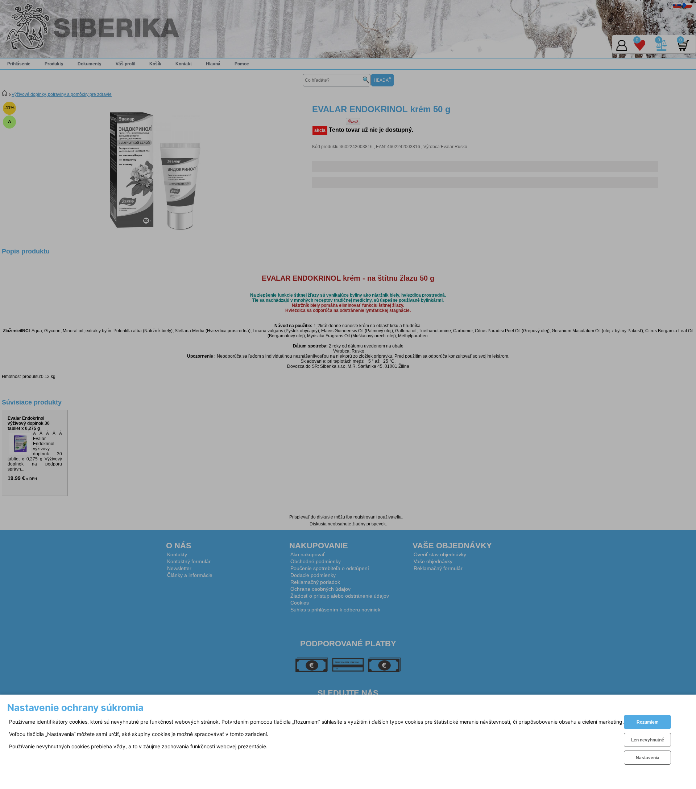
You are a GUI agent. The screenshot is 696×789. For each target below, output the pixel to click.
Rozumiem (648, 722)
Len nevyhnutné (647, 740)
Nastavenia (647, 757)
